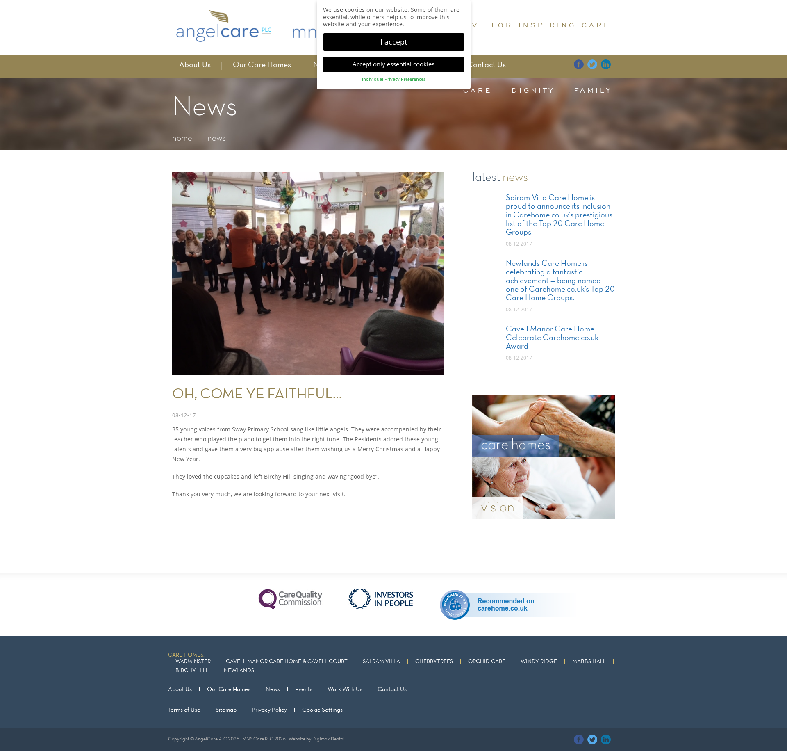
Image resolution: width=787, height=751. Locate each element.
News (273, 689)
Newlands (239, 670)
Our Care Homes (262, 65)
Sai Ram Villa (381, 661)
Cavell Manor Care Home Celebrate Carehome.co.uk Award (552, 338)
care (477, 90)
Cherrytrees (434, 661)
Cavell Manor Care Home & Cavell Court (287, 661)
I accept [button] (393, 42)
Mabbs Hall (589, 661)
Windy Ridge (539, 661)
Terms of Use (184, 710)
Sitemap (226, 710)
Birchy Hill (192, 670)
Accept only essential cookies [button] (393, 64)
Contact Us (486, 65)
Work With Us (345, 689)
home (182, 138)
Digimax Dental (328, 739)
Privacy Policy (269, 710)
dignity (533, 90)
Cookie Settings (322, 710)
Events (303, 689)
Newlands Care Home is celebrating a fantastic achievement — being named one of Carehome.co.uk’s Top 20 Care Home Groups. (560, 281)
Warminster (193, 661)
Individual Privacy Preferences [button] (393, 79)
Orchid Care (486, 661)
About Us (195, 65)
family (593, 90)
